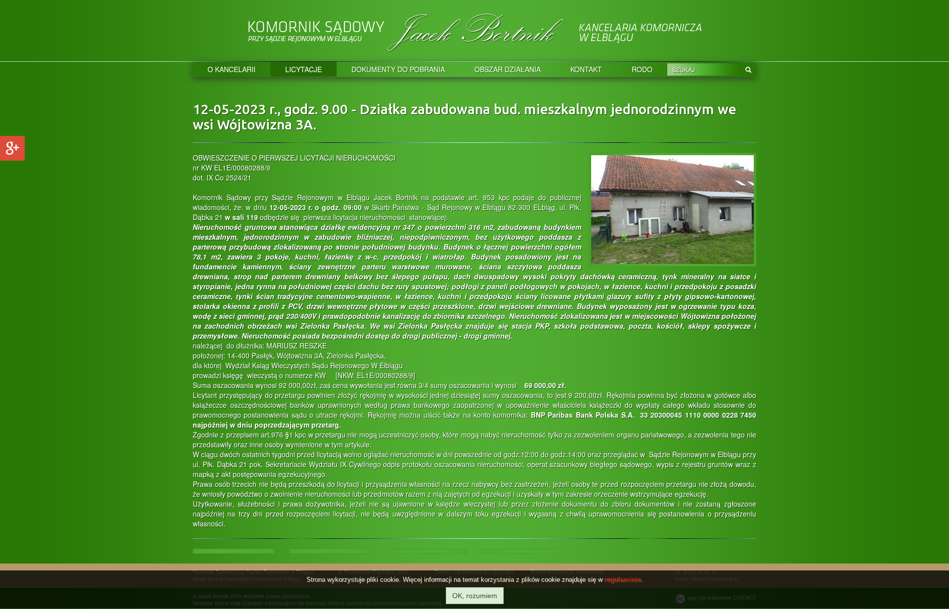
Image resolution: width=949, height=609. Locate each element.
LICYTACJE (303, 69)
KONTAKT (586, 69)
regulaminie (622, 579)
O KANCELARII (232, 69)
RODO (642, 69)
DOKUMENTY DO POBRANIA (398, 69)
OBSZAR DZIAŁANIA (507, 69)
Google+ (12, 148)
